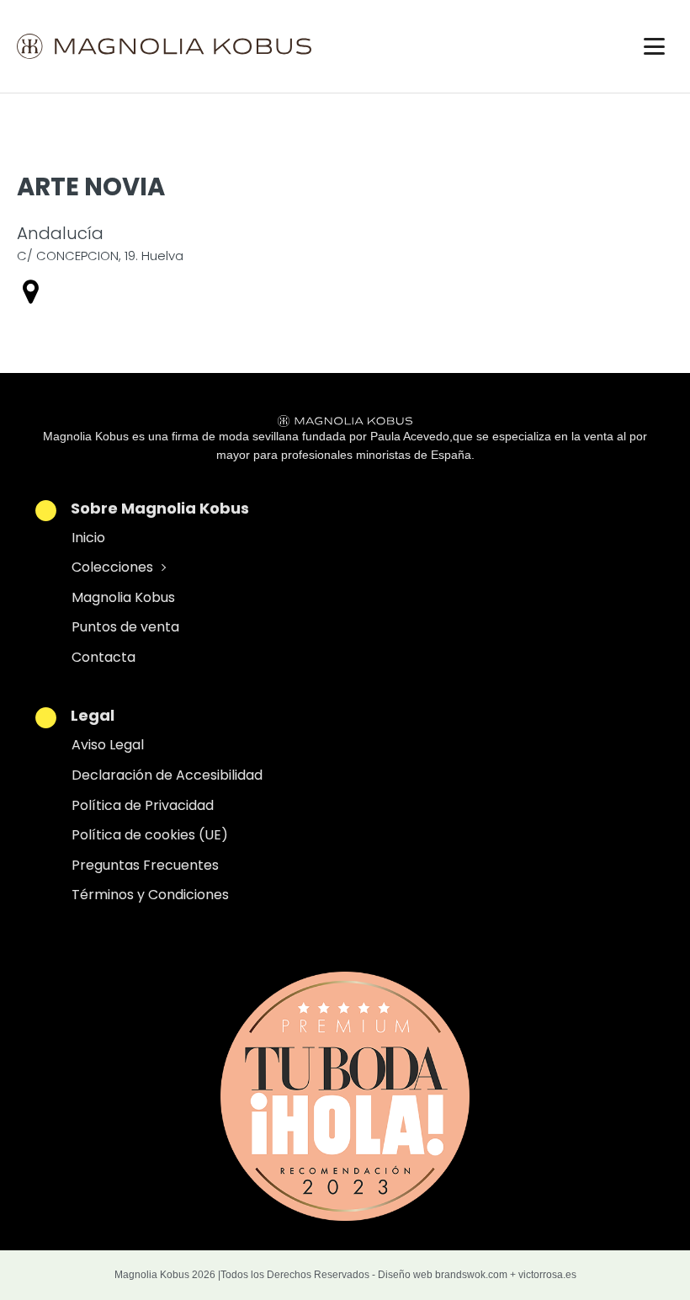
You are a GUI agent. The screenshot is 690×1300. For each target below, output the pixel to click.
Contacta (103, 657)
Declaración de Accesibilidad (167, 775)
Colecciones (112, 567)
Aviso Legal (108, 744)
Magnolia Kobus (123, 597)
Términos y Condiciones (150, 894)
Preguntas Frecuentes (145, 865)
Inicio (88, 537)
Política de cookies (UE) (150, 834)
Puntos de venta (125, 627)
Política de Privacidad (143, 805)
